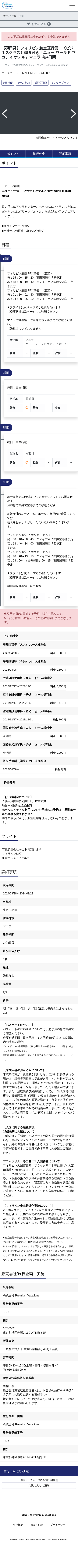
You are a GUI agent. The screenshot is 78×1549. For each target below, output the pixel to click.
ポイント (13, 153)
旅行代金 (39, 153)
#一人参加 (24, 82)
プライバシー (57, 1524)
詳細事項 (65, 153)
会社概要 (18, 1524)
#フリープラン (60, 82)
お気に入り (41, 23)
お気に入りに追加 (39, 1485)
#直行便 (8, 82)
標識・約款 (36, 1524)
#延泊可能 (41, 82)
